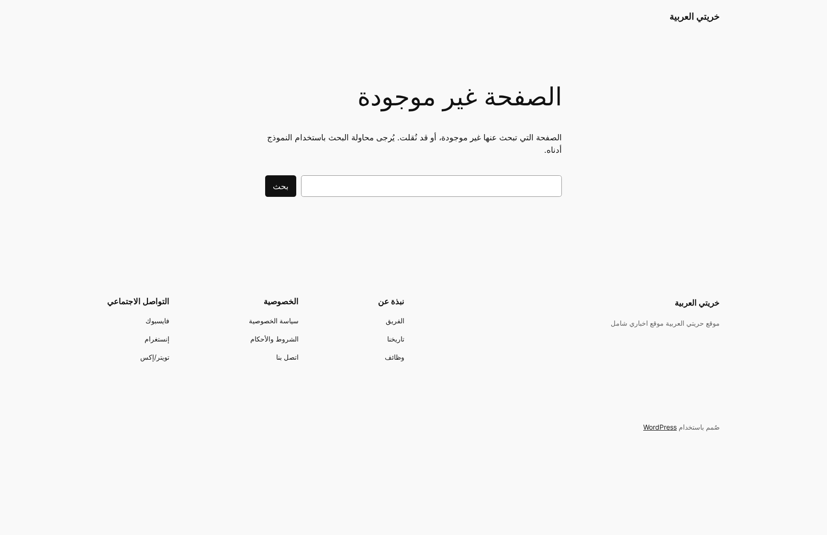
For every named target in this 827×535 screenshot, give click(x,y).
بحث (281, 186)
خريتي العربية (695, 16)
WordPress (660, 427)
